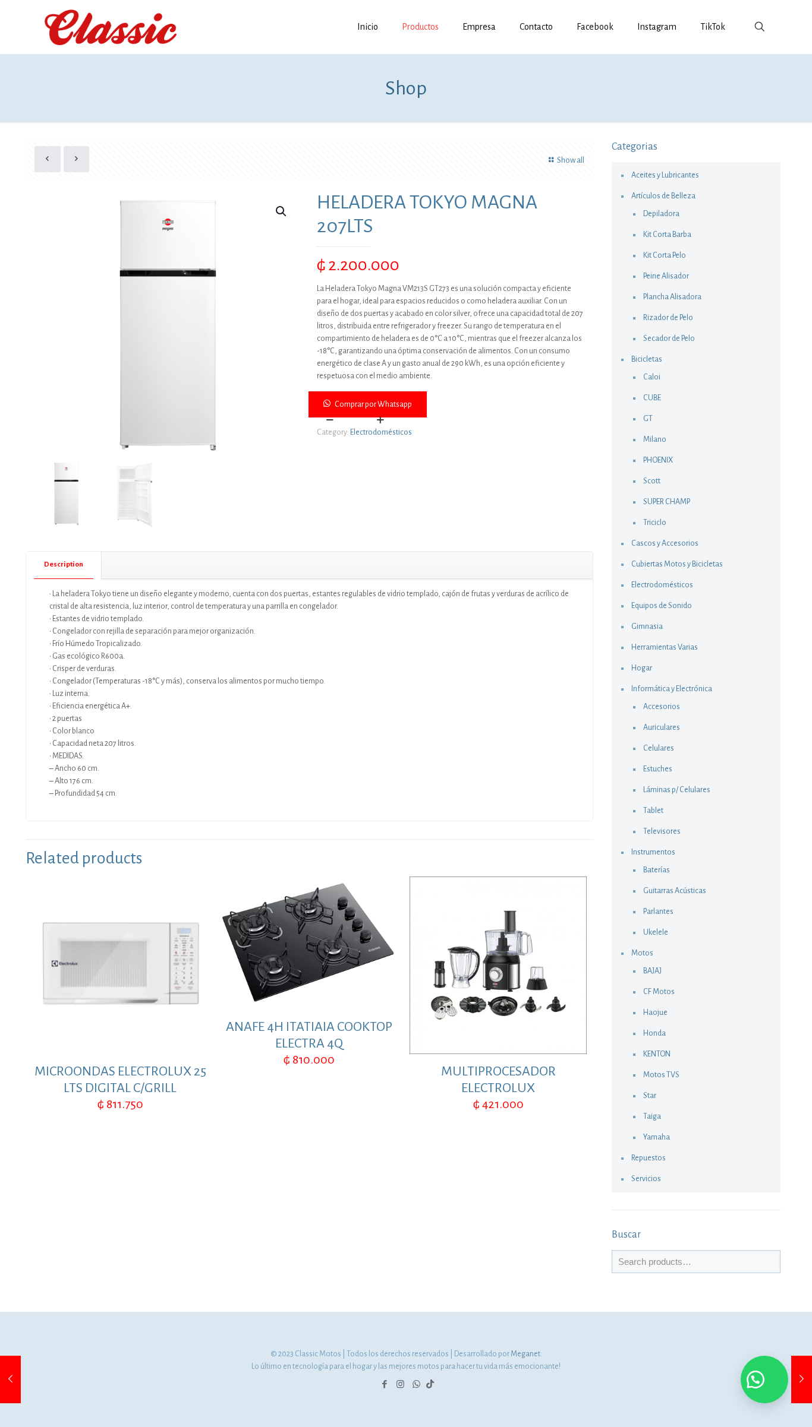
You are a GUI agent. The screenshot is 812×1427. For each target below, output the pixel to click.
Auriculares (661, 727)
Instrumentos (653, 852)
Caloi (651, 377)
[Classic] (111, 26)
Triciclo (654, 522)
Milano (654, 439)
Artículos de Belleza (663, 196)
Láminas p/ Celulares (676, 790)
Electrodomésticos (381, 432)
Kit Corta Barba (667, 234)
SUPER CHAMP (666, 502)
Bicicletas (646, 359)
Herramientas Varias (664, 647)
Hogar (641, 668)
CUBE (652, 398)
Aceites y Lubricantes (665, 175)
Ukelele (655, 932)
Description (63, 564)
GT (648, 419)
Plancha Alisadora (672, 297)
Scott (651, 481)
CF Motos (659, 992)
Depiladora (661, 214)
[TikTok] (430, 1384)
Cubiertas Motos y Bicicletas (677, 564)
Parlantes (658, 911)
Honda (654, 1033)
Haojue (655, 1012)
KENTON (657, 1054)
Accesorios (661, 707)
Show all (570, 160)
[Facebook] (384, 1384)
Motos (642, 953)
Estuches (657, 769)
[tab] (64, 565)
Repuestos (648, 1158)
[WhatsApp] (416, 1384)
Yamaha (656, 1137)
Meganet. (526, 1354)
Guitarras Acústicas (674, 891)
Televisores (662, 831)
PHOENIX (658, 460)
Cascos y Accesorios (664, 543)
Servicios (646, 1179)
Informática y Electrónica (671, 689)
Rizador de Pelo (668, 318)
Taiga (652, 1116)
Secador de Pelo (669, 338)
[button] (452, 404)
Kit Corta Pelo (664, 255)
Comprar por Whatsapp (373, 404)
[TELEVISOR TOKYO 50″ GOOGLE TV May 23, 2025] (10, 1379)
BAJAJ (652, 971)
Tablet (653, 810)
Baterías (656, 870)
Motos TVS (661, 1075)
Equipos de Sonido (661, 606)
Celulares (658, 748)
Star (649, 1095)
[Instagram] (400, 1384)
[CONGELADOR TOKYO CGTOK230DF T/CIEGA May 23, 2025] (801, 1379)
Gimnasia (647, 626)
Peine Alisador (666, 276)
